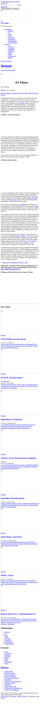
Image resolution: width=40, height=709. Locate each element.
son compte (32, 241)
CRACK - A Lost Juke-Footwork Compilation (18, 458)
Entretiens (11, 49)
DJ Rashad (22, 204)
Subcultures (7, 685)
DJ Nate (22, 103)
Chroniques (11, 48)
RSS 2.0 (25, 696)
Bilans (10, 54)
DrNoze (3, 90)
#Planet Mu (27, 93)
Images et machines (10, 676)
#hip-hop (3, 93)
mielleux (23, 236)
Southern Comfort (9, 683)
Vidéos (10, 53)
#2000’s (8, 93)
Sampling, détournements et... (13, 681)
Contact (19, 696)
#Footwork (14, 93)
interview (13, 199)
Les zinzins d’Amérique (11, 678)
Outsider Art (8, 680)
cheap (17, 236)
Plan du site (4, 696)
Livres (10, 36)
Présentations (12, 56)
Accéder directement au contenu (10, 1)
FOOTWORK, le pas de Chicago (13, 339)
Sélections (11, 51)
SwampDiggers (12, 43)
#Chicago (21, 93)
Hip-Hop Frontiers (10, 70)
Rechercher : (4, 3)
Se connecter (12, 696)
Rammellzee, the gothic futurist (12, 498)
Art (9, 32)
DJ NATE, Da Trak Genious (12, 378)
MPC (37, 206)
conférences (11, 39)
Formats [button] (6, 44)
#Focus (3, 95)
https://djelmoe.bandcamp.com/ (10, 269)
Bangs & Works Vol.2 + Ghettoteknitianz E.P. (18, 614)
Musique (10, 31)
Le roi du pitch (5, 381)
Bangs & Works (32, 198)
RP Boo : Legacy (7, 575)
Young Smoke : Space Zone (11, 537)
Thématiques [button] (8, 29)
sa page (29, 237)
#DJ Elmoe (35, 93)
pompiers (26, 243)
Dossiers (5, 667)
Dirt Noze (4, 624)
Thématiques (11, 624)
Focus (10, 46)
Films (9, 34)
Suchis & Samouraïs (10, 686)
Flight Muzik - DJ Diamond (11, 419)
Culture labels (8, 671)
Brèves (10, 58)
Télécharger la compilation (15, 262)
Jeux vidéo (11, 38)
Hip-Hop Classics (9, 673)
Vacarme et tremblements (11, 690)
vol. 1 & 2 (4, 461)
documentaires (12, 41)
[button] (4, 7)
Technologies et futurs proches (13, 688)
